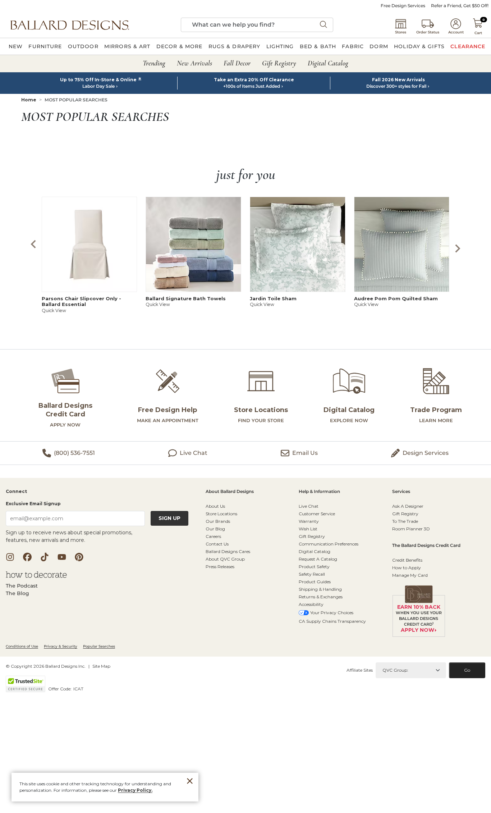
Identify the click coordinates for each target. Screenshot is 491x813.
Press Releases (220, 566)
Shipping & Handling (320, 589)
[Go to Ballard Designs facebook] (27, 557)
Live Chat (308, 506)
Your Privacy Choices (331, 612)
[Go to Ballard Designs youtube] (62, 557)
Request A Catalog (318, 559)
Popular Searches (99, 646)
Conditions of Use (22, 646)
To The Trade (405, 521)
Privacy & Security (60, 646)
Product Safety (314, 566)
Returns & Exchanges (321, 596)
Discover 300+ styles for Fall (396, 86)
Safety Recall (312, 574)
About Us (215, 506)
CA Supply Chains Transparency (332, 621)
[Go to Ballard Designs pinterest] (79, 557)
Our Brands (218, 521)
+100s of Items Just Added (251, 86)
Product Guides (315, 581)
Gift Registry (312, 536)
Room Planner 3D (411, 528)
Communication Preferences (328, 544)
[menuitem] (16, 46)
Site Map (101, 666)
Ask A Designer (407, 506)
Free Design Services (403, 6)
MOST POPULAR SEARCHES (76, 99)
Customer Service (317, 513)
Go (467, 670)
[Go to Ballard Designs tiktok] (44, 557)
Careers (213, 536)
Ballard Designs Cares (228, 551)
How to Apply (406, 567)
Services (401, 491)
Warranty (309, 521)
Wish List (308, 528)
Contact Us (217, 544)
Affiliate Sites (360, 670)
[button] (70, 25)
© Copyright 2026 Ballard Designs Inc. (46, 666)
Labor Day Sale (98, 86)
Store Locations (221, 513)
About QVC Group (225, 559)
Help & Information (319, 491)
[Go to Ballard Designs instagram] (10, 557)
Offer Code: (60, 688)
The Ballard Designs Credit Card (426, 545)
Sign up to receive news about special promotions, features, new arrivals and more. (69, 536)
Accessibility (311, 604)
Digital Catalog (314, 551)
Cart (478, 33)
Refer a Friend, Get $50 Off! (459, 6)
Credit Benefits (407, 560)
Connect (16, 491)
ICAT (78, 688)
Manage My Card (410, 575)
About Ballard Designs (230, 491)
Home (28, 99)
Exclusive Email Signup (33, 503)
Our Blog (215, 528)
